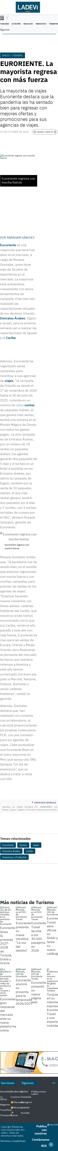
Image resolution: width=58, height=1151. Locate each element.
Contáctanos (40, 1140)
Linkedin (25, 1107)
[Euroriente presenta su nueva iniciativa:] (21, 913)
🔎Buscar (14, 1114)
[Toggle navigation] (6, 18)
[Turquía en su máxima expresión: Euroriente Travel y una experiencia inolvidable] (52, 980)
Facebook (26, 1096)
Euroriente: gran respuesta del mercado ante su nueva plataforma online (8, 1014)
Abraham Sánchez (21, 238)
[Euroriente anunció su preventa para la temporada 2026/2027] (21, 972)
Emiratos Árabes (12, 318)
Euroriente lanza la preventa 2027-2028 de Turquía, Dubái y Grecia (7, 945)
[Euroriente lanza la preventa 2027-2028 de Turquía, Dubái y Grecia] (5, 915)
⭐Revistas (17, 1107)
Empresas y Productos (14, 857)
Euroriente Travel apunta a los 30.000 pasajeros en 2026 (38, 936)
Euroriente (8, 245)
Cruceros (15, 1096)
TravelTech (41, 24)
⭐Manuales (17, 1102)
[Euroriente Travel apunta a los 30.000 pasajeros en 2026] (36, 913)
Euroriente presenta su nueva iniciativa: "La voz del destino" (23, 936)
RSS (44, 1146)
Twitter (24, 1091)
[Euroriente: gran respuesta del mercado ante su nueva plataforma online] (5, 982)
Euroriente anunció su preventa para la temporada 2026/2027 (24, 992)
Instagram (26, 1102)
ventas (29, 405)
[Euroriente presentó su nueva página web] (36, 974)
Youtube (25, 1112)
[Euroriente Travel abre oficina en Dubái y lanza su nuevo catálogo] (52, 911)
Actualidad (6, 1091)
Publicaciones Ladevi (38, 1092)
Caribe (11, 338)
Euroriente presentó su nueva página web (38, 992)
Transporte (6, 1115)
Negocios (28, 24)
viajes (9, 380)
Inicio (6, 55)
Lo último (16, 24)
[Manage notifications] (51, 1144)
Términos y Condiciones (13, 1140)
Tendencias (17, 1091)
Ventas (23, 845)
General (18, 55)
